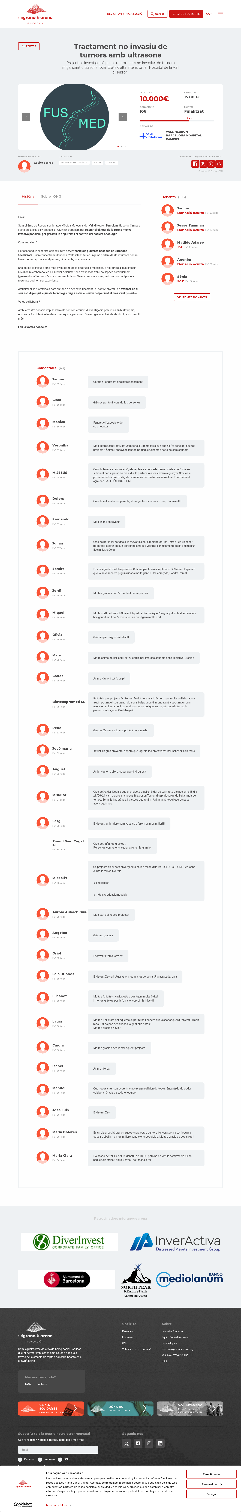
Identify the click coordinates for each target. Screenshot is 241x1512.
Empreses (128, 1337)
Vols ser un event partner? (136, 1349)
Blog (164, 1361)
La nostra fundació (172, 1331)
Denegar (211, 1494)
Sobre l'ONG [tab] (51, 196)
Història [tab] (28, 196)
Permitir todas (211, 1474)
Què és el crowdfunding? (175, 1355)
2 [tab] (122, 146)
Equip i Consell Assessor (175, 1337)
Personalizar (209, 1484)
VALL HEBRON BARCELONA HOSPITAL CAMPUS (184, 135)
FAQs (28, 1384)
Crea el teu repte (186, 14)
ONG (124, 1343)
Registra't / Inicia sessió (124, 13)
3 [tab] (126, 146)
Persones (127, 1331)
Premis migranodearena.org (177, 1349)
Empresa (49, 1459)
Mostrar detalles (56, 1505)
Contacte (42, 1384)
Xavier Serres (43, 162)
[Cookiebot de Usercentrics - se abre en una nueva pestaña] (22, 1505)
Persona (29, 1459)
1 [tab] (118, 146)
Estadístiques (169, 1343)
